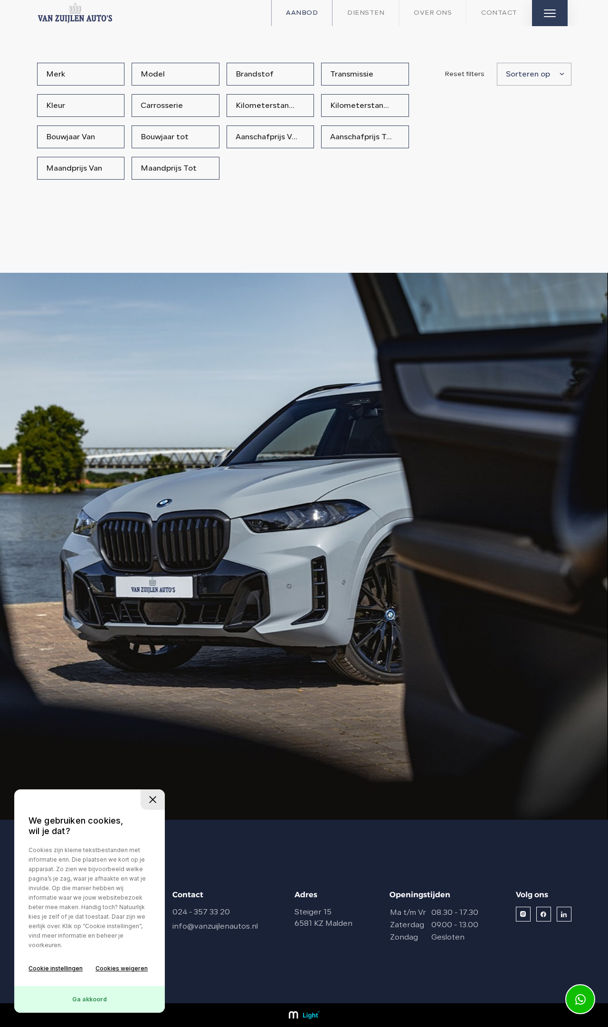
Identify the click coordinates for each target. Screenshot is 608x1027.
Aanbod (302, 13)
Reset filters (464, 74)
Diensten (365, 13)
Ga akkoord (89, 999)
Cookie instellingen (55, 968)
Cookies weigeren (121, 968)
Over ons (433, 13)
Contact (499, 13)
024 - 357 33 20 (201, 912)
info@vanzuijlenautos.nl (215, 927)
